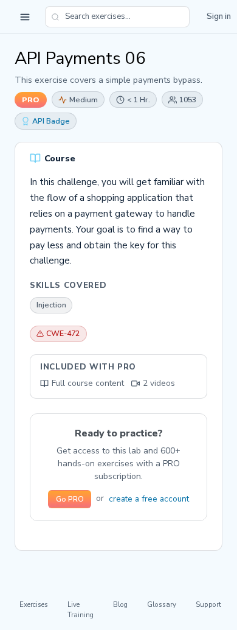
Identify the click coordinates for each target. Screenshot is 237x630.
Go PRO (70, 499)
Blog (120, 604)
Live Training (80, 610)
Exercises (33, 604)
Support (208, 604)
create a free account (149, 499)
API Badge (51, 121)
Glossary (161, 604)
